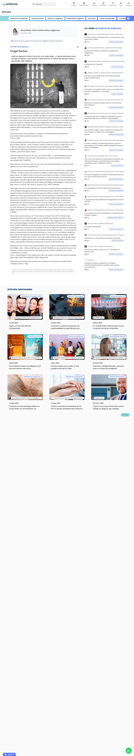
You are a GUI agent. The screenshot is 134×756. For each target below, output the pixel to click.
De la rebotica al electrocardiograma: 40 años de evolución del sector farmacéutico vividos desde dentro (25, 368)
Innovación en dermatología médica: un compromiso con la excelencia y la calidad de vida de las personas (24, 408)
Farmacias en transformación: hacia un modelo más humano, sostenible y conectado (103, 90)
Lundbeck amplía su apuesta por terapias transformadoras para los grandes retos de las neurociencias (101, 265)
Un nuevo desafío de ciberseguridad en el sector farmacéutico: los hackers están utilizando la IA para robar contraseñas (103, 145)
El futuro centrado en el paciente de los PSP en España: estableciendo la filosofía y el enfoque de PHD (66, 408)
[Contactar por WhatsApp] (129, 751)
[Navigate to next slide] (128, 18)
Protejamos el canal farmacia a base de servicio (102, 238)
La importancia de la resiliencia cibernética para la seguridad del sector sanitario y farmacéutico (103, 117)
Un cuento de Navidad (92, 227)
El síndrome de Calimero (93, 64)
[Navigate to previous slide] (5, 18)
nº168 (44, 41)
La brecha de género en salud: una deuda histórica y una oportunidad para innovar (104, 176)
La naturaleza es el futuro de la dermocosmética (102, 188)
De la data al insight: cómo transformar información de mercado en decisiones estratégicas (103, 131)
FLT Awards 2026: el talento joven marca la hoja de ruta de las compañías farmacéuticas (108, 328)
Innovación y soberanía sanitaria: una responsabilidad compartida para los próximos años (65, 328)
